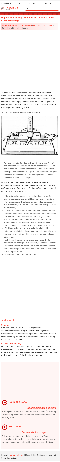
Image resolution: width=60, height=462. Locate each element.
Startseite (5, 3)
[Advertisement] (30, 60)
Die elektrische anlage (43, 25)
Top (18, 3)
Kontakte (47, 3)
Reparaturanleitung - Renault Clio (17, 25)
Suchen (32, 3)
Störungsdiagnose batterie (41, 407)
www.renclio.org (17, 455)
